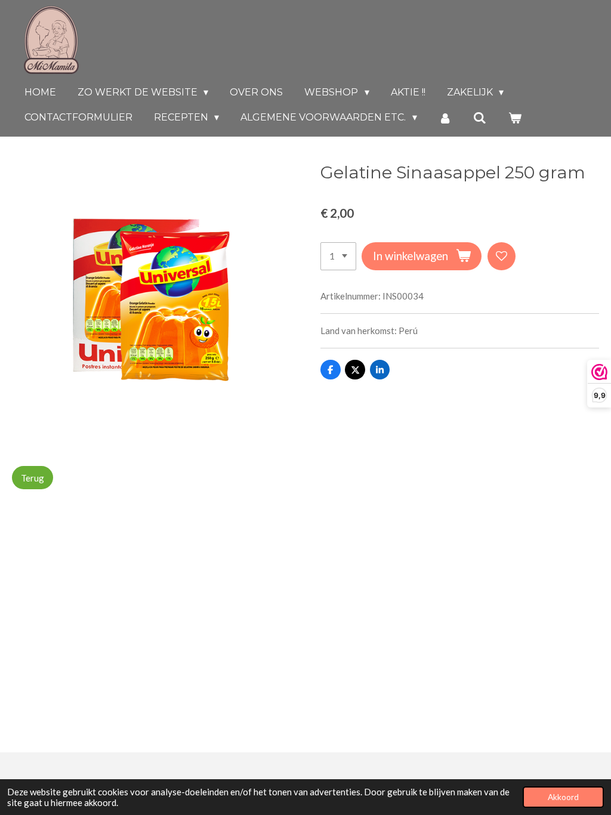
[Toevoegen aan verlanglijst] (501, 256)
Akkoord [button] (563, 797)
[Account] (445, 118)
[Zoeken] (479, 118)
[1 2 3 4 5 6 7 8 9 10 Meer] (338, 256)
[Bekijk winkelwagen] (515, 118)
